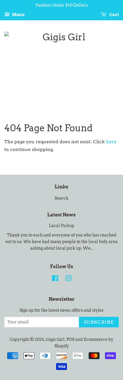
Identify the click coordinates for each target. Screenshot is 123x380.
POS (70, 339)
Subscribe (99, 322)
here (111, 141)
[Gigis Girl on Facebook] (55, 279)
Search (61, 198)
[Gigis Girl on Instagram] (68, 279)
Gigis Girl (55, 339)
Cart (113, 14)
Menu (18, 14)
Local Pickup (61, 225)
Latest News (61, 215)
